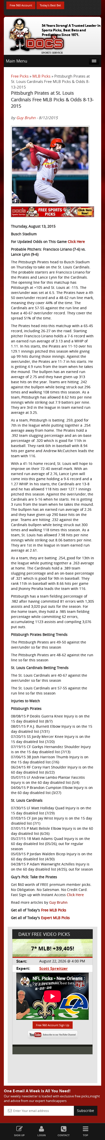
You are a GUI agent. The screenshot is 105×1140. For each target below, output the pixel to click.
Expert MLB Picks (55, 917)
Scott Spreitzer (53, 968)
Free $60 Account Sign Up (52, 1025)
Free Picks (20, 76)
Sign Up (19, 1135)
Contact (64, 1135)
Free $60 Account (21, 5)
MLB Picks (41, 76)
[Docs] (37, 34)
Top (85, 1135)
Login (41, 1135)
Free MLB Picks (53, 910)
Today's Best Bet (50, 5)
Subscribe (85, 1110)
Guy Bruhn (25, 117)
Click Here (76, 241)
